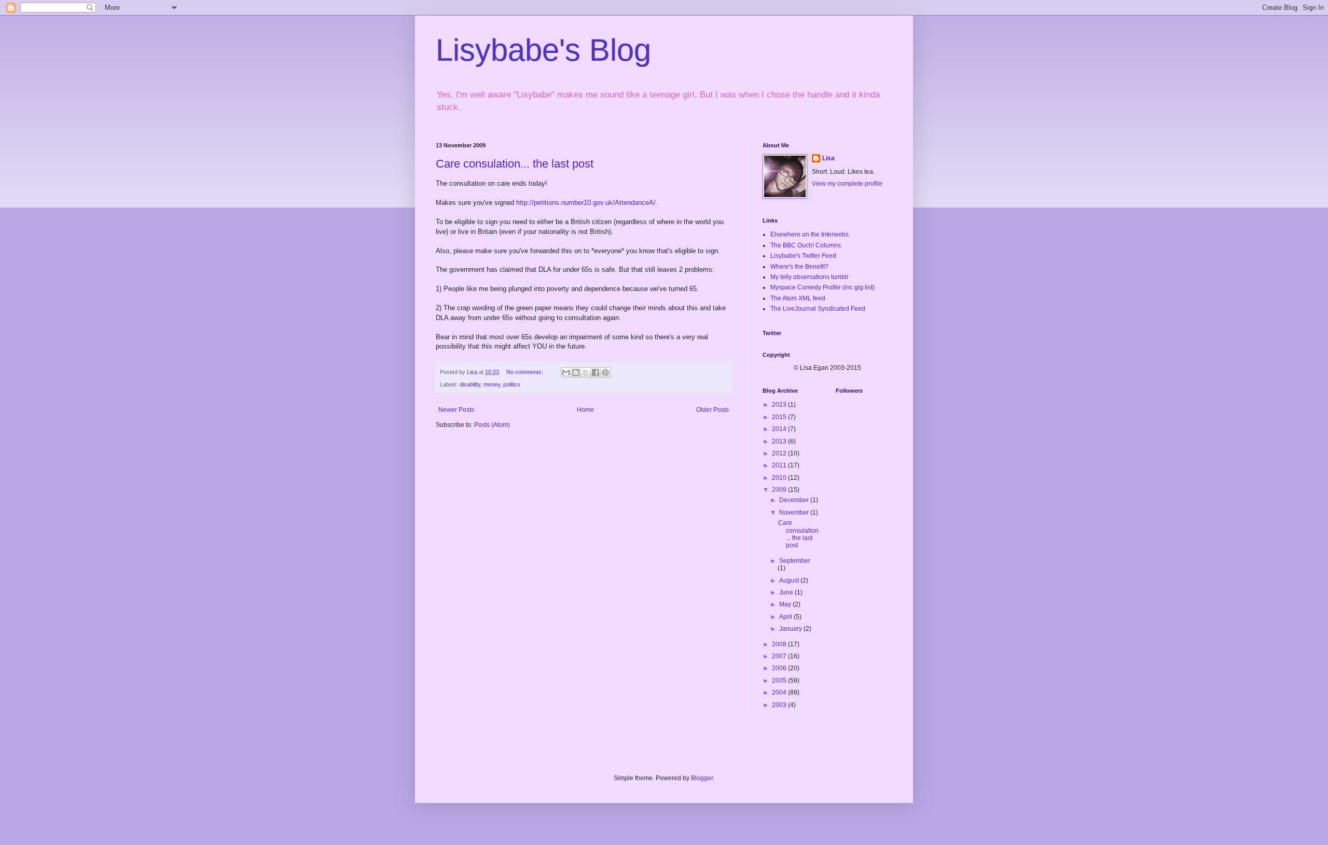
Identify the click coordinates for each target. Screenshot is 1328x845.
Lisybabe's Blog (543, 50)
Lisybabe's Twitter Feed (803, 255)
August (789, 580)
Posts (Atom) (492, 424)
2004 (780, 692)
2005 (780, 680)
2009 (780, 489)
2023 (780, 404)
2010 (780, 477)
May (786, 604)
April (786, 616)
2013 (780, 441)
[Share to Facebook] (595, 372)
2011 (780, 465)
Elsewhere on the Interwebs (809, 234)
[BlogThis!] (576, 372)
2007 (780, 656)
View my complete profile (847, 183)
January (791, 628)
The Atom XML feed (797, 298)
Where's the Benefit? (799, 266)
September (794, 560)
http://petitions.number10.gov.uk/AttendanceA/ (586, 202)
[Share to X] (585, 372)
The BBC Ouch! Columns (805, 245)
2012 (780, 453)
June (787, 592)
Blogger (702, 778)
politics (511, 384)
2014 (780, 429)
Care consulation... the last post (514, 163)
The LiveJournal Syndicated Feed (817, 308)
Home (585, 409)
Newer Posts (456, 409)
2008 (780, 644)
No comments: (525, 372)
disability (470, 384)
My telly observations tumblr (809, 277)
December (794, 500)
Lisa (828, 158)
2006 (780, 668)
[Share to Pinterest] (605, 372)
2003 (780, 705)
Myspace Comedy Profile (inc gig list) (822, 287)
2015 (780, 417)
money (491, 384)
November (794, 512)
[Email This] (566, 372)
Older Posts (712, 409)
